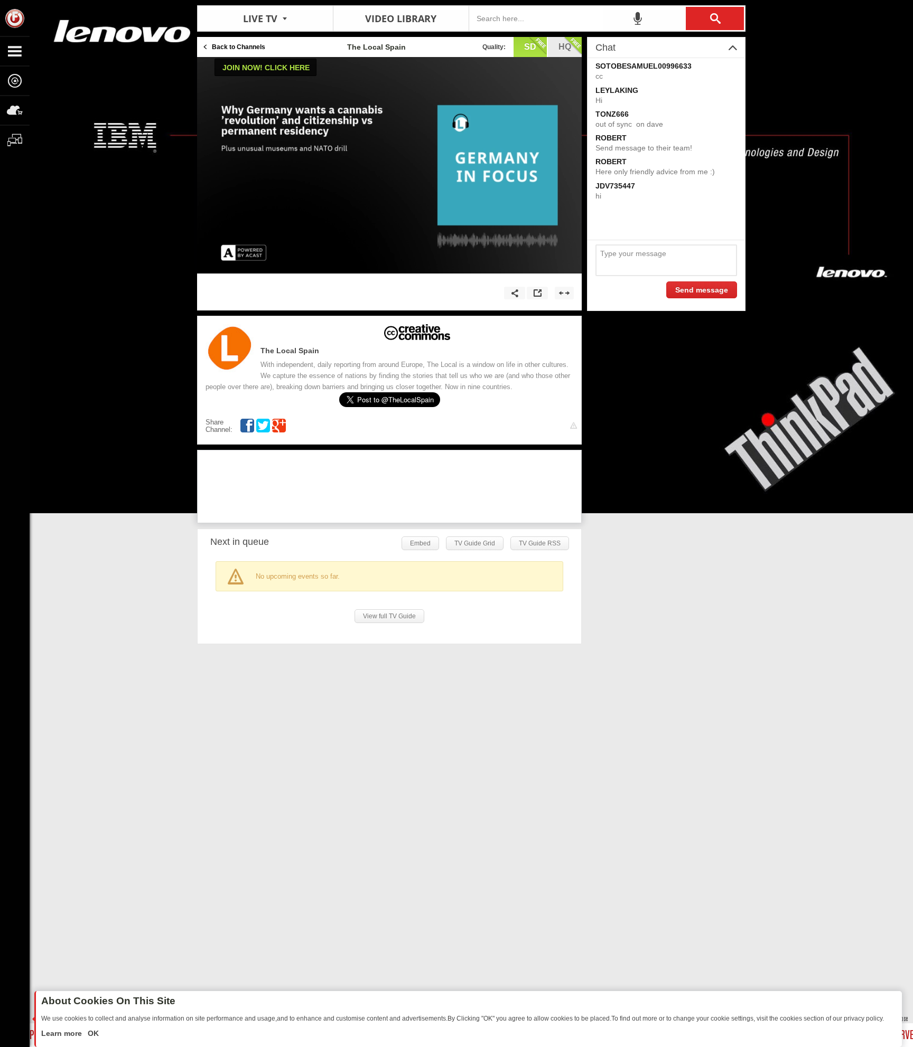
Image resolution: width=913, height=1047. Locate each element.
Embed (420, 543)
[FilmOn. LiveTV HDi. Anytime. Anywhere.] (15, 18)
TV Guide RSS (540, 543)
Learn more (62, 1033)
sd (530, 46)
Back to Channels (238, 47)
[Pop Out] (537, 293)
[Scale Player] (564, 293)
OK (92, 1033)
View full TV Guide (389, 616)
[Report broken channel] (573, 426)
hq (564, 46)
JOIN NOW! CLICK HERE (266, 67)
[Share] (514, 293)
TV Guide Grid (474, 543)
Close (902, 1018)
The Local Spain (289, 350)
